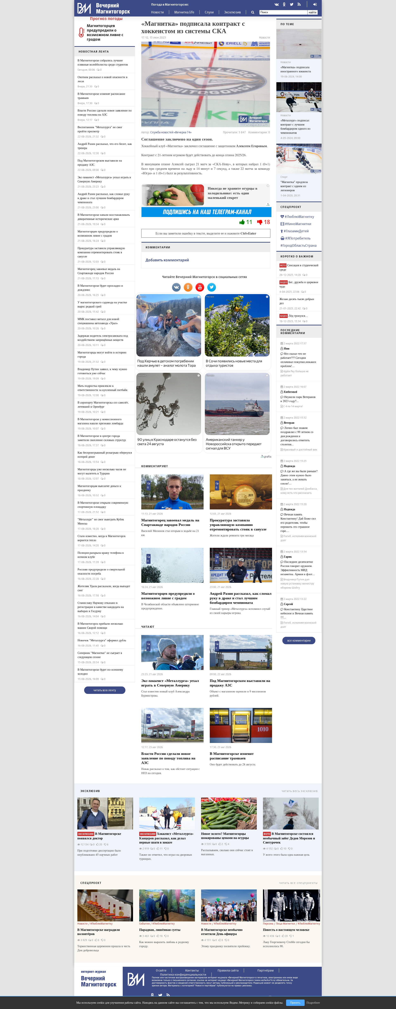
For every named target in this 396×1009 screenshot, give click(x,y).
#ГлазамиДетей (296, 231)
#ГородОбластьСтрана (298, 245)
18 (266, 221)
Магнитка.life (184, 12)
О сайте (161, 970)
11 (249, 221)
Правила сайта (228, 970)
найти (312, 12)
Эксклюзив (232, 12)
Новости (157, 12)
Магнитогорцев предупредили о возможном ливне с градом (105, 32)
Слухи (209, 12)
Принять (295, 1002)
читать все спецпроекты (298, 883)
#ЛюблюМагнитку (299, 216)
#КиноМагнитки (297, 224)
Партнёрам (265, 970)
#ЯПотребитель (297, 238)
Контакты (192, 970)
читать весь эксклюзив (300, 791)
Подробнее (313, 1002)
